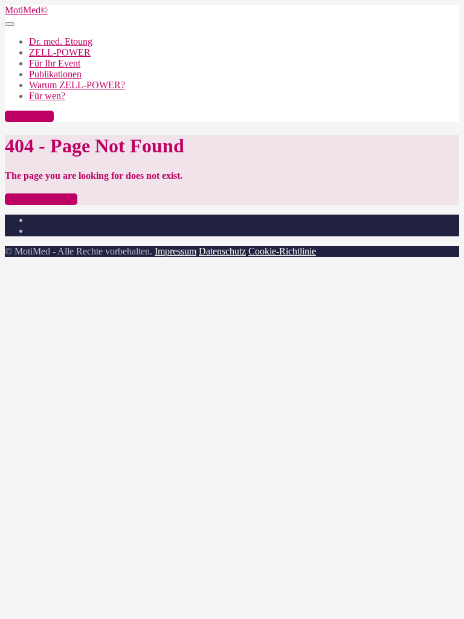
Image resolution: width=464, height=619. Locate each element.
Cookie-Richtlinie (282, 251)
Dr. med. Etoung (60, 41)
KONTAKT (29, 116)
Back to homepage (41, 199)
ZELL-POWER (60, 52)
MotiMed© (26, 10)
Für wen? (47, 96)
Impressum (175, 251)
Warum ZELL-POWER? (77, 85)
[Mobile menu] (9, 24)
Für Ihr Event (54, 63)
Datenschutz (222, 251)
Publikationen (55, 74)
